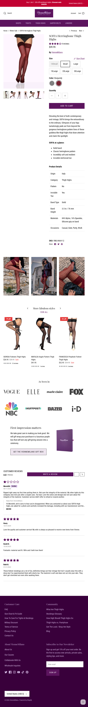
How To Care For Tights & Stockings (19, 618)
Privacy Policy (10, 631)
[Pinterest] (27, 672)
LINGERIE (68, 23)
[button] (55, 44)
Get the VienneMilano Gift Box (28, 452)
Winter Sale (13, 31)
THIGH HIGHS (40, 23)
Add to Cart (66, 106)
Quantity (52, 90)
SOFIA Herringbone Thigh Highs (30, 31)
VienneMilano (57, 52)
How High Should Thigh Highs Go (59, 618)
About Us (8, 649)
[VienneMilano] (44, 13)
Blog (48, 631)
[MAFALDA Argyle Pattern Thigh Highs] (44, 335)
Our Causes (9, 655)
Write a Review (50, 474)
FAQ (6, 609)
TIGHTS (28, 23)
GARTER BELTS (55, 23)
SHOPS (18, 23)
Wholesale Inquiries (12, 665)
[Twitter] (6, 672)
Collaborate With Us (13, 660)
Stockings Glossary (54, 614)
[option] (23, 61)
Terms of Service (11, 627)
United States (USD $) (75, 3)
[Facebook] (10, 672)
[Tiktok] (23, 672)
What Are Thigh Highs (55, 609)
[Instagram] (14, 672)
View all (44, 312)
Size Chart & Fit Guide (13, 614)
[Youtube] (18, 672)
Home (5, 31)
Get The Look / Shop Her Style (58, 627)
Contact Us (9, 635)
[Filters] (76, 474)
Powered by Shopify (25, 700)
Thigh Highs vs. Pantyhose (57, 622)
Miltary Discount (11, 622)
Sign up (52, 672)
